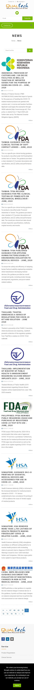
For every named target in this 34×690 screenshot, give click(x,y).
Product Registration (8, 653)
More (30, 120)
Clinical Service (6, 657)
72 (3, 614)
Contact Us (11, 1)
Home (13, 41)
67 (10, 610)
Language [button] (21, 1)
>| (22, 614)
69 (18, 610)
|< (3, 610)
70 (22, 610)
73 (7, 614)
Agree (17, 685)
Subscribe (27, 18)
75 (15, 614)
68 (14, 610)
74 (11, 614)
